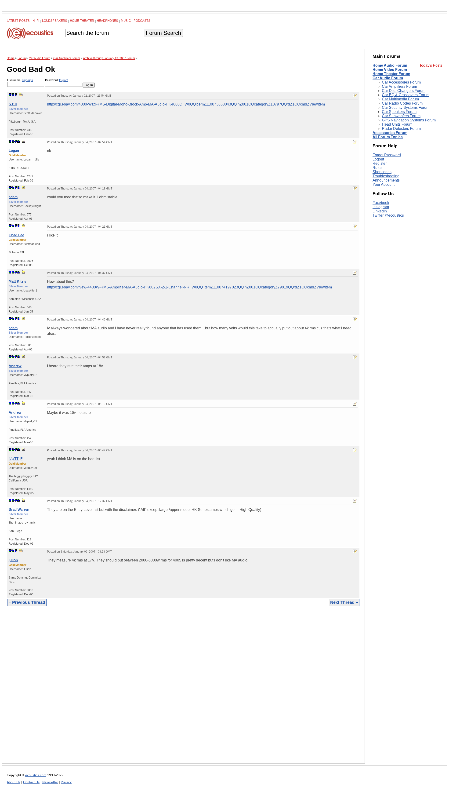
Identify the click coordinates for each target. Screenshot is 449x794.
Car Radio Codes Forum (402, 103)
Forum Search (163, 33)
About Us (13, 782)
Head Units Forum (397, 124)
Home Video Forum (390, 70)
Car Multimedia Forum (400, 99)
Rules (377, 168)
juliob (13, 560)
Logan (14, 151)
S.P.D (13, 104)
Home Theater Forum (391, 74)
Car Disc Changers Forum (403, 91)
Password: (56, 80)
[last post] (15, 94)
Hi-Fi (36, 20)
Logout (378, 159)
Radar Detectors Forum (401, 129)
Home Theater (82, 20)
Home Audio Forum (390, 65)
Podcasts (142, 20)
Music (126, 20)
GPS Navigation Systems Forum (409, 120)
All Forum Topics (388, 137)
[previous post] (12, 141)
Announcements (386, 180)
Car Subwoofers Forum (401, 116)
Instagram (381, 207)
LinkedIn (380, 211)
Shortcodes (382, 172)
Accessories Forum (390, 133)
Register (380, 163)
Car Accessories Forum (401, 82)
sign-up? (27, 80)
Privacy (66, 782)
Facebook (381, 203)
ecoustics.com (35, 775)
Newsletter (50, 782)
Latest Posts (18, 20)
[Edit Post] (355, 95)
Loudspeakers (54, 20)
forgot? (63, 80)
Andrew (15, 366)
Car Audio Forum (388, 78)
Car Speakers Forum (399, 112)
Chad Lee (16, 235)
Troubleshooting (386, 176)
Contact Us (31, 782)
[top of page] (10, 94)
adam (13, 197)
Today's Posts (430, 65)
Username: (20, 80)
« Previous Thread (27, 602)
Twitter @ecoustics (388, 215)
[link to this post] (20, 94)
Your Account (384, 184)
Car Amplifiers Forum (399, 86)
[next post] (12, 94)
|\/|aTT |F (15, 459)
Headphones (107, 20)
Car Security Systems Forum (405, 107)
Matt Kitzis (17, 281)
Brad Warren (19, 509)
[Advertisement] (147, 688)
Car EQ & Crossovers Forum (405, 95)
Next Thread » (344, 602)
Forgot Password (387, 155)
